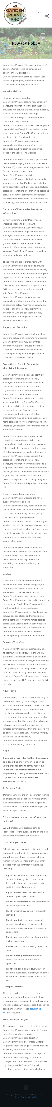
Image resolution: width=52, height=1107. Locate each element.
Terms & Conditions (31, 1097)
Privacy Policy (19, 1097)
